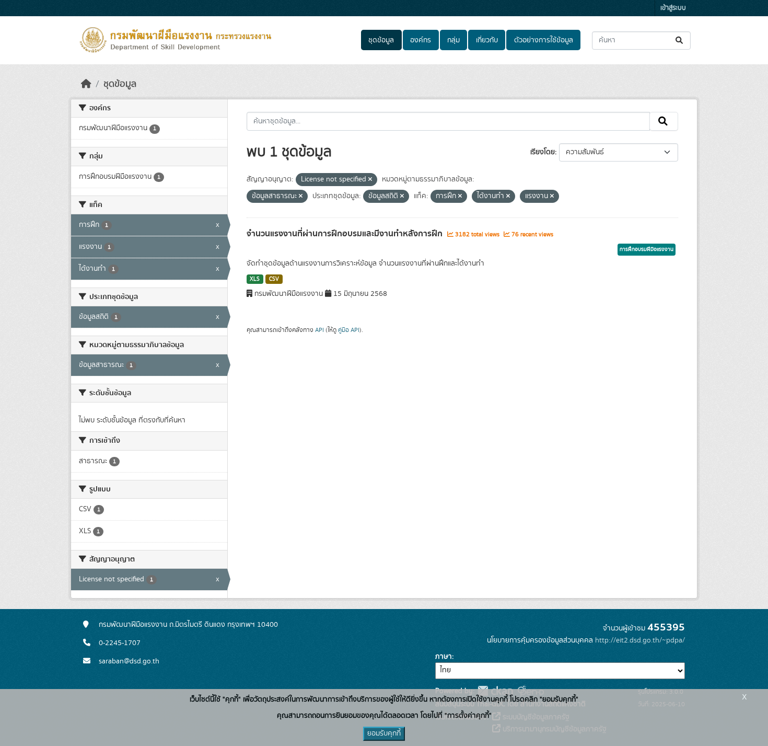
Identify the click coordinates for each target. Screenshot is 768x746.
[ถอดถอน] (370, 180)
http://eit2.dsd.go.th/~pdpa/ (640, 640)
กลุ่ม (453, 40)
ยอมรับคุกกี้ (384, 733)
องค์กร (420, 40)
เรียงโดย (542, 152)
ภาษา (443, 656)
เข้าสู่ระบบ (673, 8)
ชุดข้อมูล (381, 40)
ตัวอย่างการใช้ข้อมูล (543, 40)
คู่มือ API (348, 330)
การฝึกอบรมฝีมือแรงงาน (646, 249)
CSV (274, 279)
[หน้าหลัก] (86, 84)
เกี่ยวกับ (487, 40)
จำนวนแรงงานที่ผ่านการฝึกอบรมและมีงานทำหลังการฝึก (346, 233)
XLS (255, 279)
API (319, 330)
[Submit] (680, 40)
